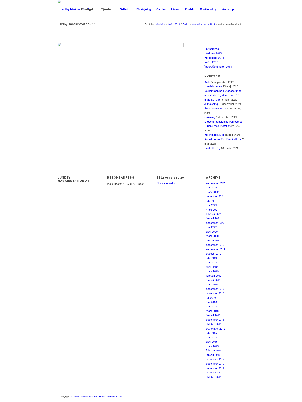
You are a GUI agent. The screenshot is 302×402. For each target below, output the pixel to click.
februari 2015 (213, 350)
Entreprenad (211, 49)
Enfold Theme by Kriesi (110, 396)
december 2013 (215, 363)
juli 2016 (211, 298)
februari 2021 (213, 214)
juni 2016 (211, 302)
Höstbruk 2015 (213, 53)
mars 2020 (212, 236)
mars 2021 (212, 209)
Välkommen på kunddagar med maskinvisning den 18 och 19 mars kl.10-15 (222, 95)
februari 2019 (213, 275)
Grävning (209, 117)
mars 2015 (212, 346)
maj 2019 (211, 262)
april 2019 (212, 267)
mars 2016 (212, 311)
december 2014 (215, 359)
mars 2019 (212, 271)
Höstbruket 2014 (214, 58)
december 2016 (215, 289)
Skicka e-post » (166, 183)
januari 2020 (213, 240)
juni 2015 (211, 333)
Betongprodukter (214, 135)
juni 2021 (211, 201)
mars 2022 (212, 192)
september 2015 (215, 328)
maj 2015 (211, 337)
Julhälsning (211, 104)
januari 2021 (213, 218)
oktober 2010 (213, 377)
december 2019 (215, 245)
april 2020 (212, 231)
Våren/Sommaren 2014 (218, 66)
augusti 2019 (213, 253)
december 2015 (215, 320)
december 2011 (215, 372)
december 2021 (215, 196)
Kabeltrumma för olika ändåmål (222, 139)
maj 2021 (211, 205)
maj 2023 (211, 187)
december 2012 (215, 368)
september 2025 (215, 183)
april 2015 (212, 341)
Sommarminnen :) (215, 108)
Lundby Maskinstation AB (84, 396)
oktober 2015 (213, 324)
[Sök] (240, 9)
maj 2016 (211, 306)
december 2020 (215, 223)
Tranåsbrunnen (213, 86)
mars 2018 (212, 284)
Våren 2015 (211, 62)
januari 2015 (213, 355)
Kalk (207, 82)
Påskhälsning (212, 148)
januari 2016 (213, 315)
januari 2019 (213, 280)
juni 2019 (211, 258)
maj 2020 (211, 227)
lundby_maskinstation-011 (77, 24)
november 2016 (215, 293)
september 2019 (215, 249)
